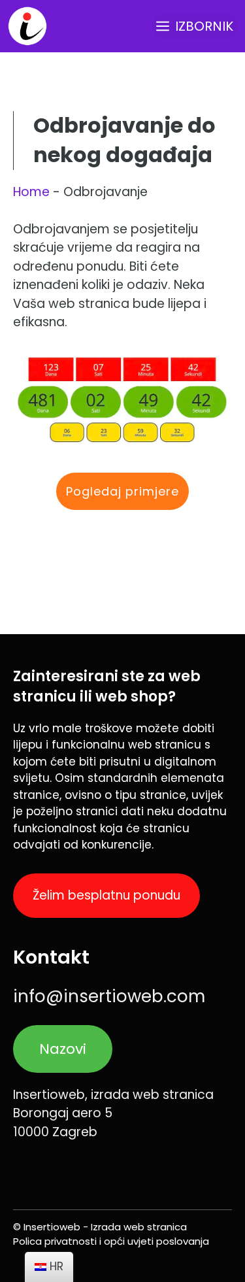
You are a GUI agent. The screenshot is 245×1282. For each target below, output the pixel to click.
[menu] (49, 1267)
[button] (122, 491)
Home (31, 192)
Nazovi (62, 1049)
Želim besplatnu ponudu (106, 895)
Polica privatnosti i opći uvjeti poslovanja (111, 1241)
